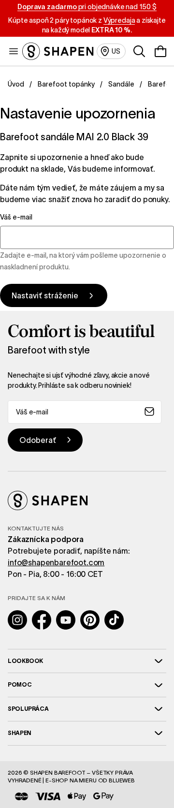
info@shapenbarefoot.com (56, 562)
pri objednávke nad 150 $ (87, 7)
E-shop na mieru (71, 780)
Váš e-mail (16, 217)
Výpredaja (119, 20)
